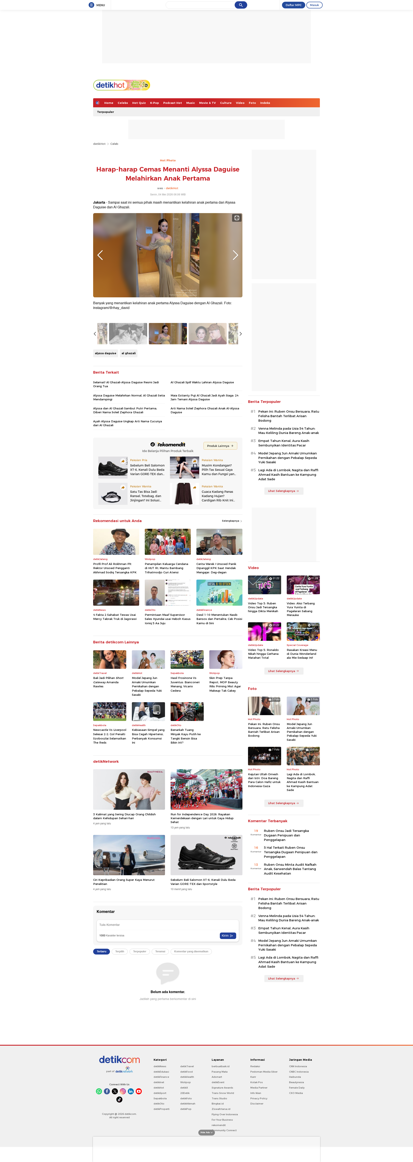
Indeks (265, 103)
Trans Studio (219, 1098)
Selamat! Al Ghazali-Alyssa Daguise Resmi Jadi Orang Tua (126, 384)
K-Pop (154, 103)
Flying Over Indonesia (225, 1114)
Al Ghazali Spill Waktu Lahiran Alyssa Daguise (202, 382)
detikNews (160, 1066)
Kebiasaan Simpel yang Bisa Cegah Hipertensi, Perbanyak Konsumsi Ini (148, 736)
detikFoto (186, 1098)
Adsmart (217, 1076)
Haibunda (295, 1076)
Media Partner (258, 1087)
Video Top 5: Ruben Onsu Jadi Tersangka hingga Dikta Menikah (263, 607)
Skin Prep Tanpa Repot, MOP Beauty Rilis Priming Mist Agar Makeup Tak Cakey (225, 684)
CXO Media (296, 1093)
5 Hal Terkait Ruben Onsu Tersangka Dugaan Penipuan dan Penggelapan (290, 852)
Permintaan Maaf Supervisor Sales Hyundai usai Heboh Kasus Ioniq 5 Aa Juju (168, 619)
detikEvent (218, 1082)
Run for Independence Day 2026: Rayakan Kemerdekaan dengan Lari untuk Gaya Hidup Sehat (202, 818)
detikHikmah (187, 1103)
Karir (253, 1076)
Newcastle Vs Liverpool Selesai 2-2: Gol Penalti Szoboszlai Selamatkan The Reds (109, 736)
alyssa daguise (105, 353)
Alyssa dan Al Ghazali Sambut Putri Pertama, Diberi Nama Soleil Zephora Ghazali (125, 410)
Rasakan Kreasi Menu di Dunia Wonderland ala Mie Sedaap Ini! (302, 653)
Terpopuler (105, 112)
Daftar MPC (294, 5)
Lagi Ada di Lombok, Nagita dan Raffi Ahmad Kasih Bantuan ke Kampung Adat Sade (288, 474)
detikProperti (162, 1109)
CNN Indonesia (298, 1066)
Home (108, 103)
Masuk (314, 5)
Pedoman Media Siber (263, 1071)
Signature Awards (222, 1087)
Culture (226, 103)
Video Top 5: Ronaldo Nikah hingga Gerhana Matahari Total (263, 653)
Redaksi (255, 1066)
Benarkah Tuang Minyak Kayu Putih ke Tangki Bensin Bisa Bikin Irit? (186, 736)
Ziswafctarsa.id (221, 1109)
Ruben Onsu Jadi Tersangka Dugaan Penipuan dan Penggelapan (286, 835)
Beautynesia (296, 1082)
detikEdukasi (161, 1071)
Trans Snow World (223, 1093)
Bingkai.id (218, 1103)
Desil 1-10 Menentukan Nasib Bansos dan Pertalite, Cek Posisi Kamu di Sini (219, 619)
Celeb (114, 143)
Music (190, 103)
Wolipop (185, 1082)
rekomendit (219, 1125)
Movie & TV (207, 103)
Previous (100, 255)
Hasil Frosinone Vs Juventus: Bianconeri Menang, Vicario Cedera (185, 684)
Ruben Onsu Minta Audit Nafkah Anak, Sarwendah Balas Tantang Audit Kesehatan (290, 869)
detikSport (160, 1093)
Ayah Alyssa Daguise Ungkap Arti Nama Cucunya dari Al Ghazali (127, 423)
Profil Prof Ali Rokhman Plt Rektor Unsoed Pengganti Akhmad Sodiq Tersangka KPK (115, 568)
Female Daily (297, 1087)
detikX (184, 1087)
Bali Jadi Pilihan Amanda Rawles (108, 682)
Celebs (123, 103)
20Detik (185, 1093)
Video (240, 103)
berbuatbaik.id (221, 1066)
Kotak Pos (256, 1082)
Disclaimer (256, 1103)
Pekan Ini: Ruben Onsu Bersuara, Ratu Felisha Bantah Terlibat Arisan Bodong (288, 416)
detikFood (186, 1071)
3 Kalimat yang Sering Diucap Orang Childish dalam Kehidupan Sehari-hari (124, 816)
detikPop (185, 1109)
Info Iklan (255, 1093)
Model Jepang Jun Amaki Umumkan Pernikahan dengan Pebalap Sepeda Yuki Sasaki (147, 686)
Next (235, 255)
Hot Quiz (139, 103)
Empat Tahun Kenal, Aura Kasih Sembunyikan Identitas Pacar (283, 443)
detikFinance (161, 1076)
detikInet (159, 1082)
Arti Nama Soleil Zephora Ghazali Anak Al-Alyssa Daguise (205, 410)
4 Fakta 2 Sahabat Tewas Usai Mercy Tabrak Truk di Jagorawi (115, 617)
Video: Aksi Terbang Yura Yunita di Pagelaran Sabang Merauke (301, 609)
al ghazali (129, 353)
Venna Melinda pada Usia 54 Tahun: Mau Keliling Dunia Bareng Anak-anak (288, 431)
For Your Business (222, 1119)
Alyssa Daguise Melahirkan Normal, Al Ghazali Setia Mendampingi (129, 397)
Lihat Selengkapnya (281, 491)
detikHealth (187, 1076)
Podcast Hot (172, 103)
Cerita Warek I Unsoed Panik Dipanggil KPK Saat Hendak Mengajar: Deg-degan (216, 568)
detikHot (99, 143)
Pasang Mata (220, 1071)
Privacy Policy (258, 1098)
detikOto (159, 1103)
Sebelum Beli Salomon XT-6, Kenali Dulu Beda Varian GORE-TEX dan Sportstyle (203, 881)
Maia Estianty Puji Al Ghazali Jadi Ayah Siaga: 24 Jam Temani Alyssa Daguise (204, 397)
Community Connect (224, 1130)
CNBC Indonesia (299, 1071)
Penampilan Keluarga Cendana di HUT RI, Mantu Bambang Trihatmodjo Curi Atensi (166, 568)
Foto (252, 103)
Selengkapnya (231, 520)
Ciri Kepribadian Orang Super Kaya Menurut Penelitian (124, 881)
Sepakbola (160, 1098)
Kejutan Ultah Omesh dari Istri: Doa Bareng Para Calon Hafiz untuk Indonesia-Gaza (264, 780)
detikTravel (187, 1066)
